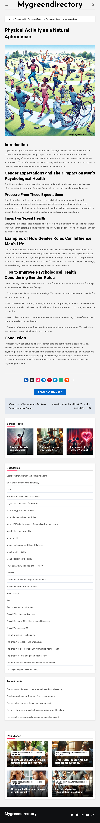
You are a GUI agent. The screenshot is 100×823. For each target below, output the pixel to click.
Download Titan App (50, 428)
